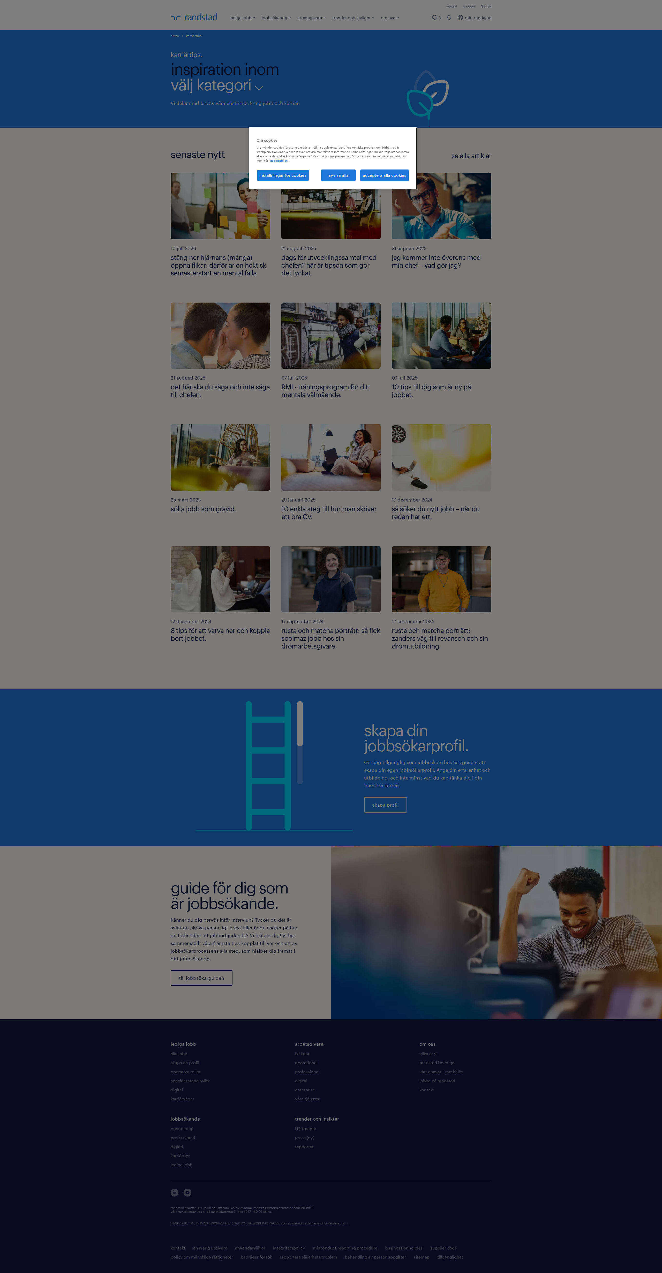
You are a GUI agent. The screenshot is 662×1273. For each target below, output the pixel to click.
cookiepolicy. (279, 160)
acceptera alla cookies (384, 175)
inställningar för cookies (282, 175)
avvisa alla (338, 175)
